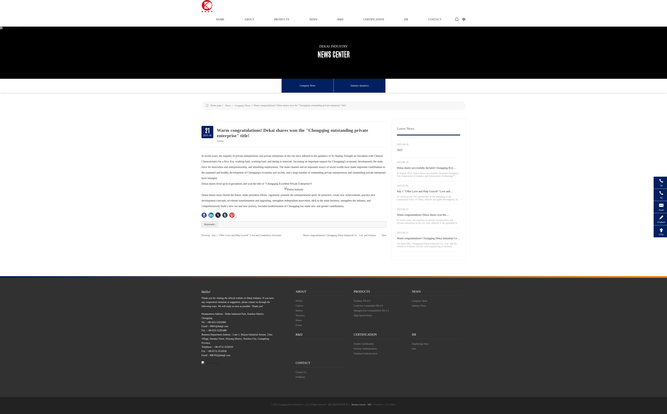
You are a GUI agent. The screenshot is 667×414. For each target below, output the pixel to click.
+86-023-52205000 (216, 322)
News (227, 105)
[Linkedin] (211, 215)
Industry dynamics (360, 85)
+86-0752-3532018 (223, 347)
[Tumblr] (225, 215)
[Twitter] (218, 215)
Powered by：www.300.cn (384, 404)
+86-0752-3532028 (217, 351)
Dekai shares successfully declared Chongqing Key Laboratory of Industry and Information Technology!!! (426, 168)
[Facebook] (204, 215)
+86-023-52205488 (217, 330)
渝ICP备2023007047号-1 (339, 404)
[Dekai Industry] (207, 5)
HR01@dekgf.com (219, 326)
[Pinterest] (231, 215)
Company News (307, 85)
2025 (399, 149)
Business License (359, 404)
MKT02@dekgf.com (220, 355)
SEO (370, 404)
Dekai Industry (333, 46)
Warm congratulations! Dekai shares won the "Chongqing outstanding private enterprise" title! (423, 215)
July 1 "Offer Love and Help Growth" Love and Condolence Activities (246, 235)
